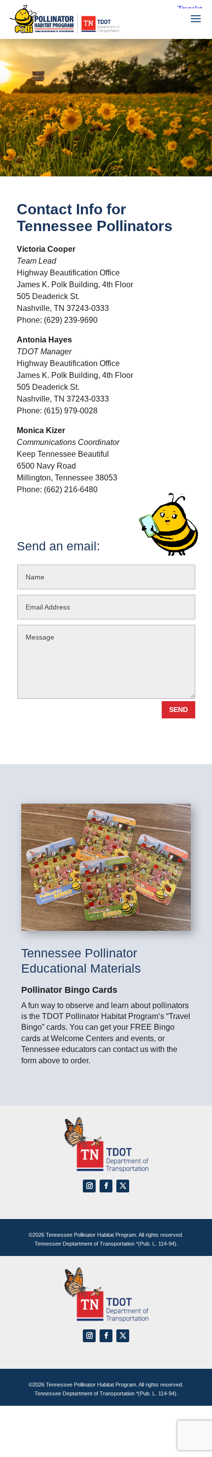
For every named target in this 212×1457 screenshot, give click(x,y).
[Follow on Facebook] (106, 1186)
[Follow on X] (122, 1186)
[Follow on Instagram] (89, 1186)
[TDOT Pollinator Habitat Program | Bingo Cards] (106, 928)
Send (178, 709)
